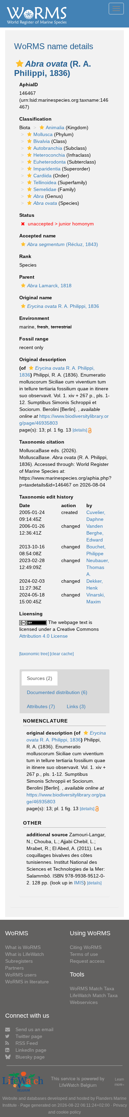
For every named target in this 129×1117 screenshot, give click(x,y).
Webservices (84, 1002)
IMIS (79, 882)
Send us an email (34, 1029)
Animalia (55, 127)
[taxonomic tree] (34, 653)
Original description (42, 359)
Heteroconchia (49, 155)
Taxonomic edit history (46, 497)
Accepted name (37, 235)
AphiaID (28, 84)
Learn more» (120, 1082)
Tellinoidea (44, 182)
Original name (35, 297)
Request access (87, 961)
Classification (35, 119)
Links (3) (76, 706)
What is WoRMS (23, 947)
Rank (25, 256)
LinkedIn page (30, 1050)
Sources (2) (39, 678)
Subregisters (19, 961)
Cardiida (42, 175)
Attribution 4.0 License (43, 636)
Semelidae (44, 189)
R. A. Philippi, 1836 (63, 306)
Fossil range (34, 339)
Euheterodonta (49, 162)
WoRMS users (20, 975)
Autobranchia (47, 148)
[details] (80, 430)
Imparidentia (47, 168)
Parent (26, 277)
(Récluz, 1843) (62, 244)
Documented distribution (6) (57, 692)
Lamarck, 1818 (49, 285)
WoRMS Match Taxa (92, 988)
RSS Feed (26, 1043)
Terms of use (84, 954)
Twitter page (28, 1036)
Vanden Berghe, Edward (95, 533)
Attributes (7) (41, 706)
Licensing (31, 613)
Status (26, 215)
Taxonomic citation (41, 442)
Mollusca (43, 134)
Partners (14, 968)
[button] (19, 63)
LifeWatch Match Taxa (94, 995)
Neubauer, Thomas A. (97, 567)
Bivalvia (41, 141)
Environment (34, 318)
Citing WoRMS (85, 947)
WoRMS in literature (27, 981)
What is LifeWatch (24, 954)
